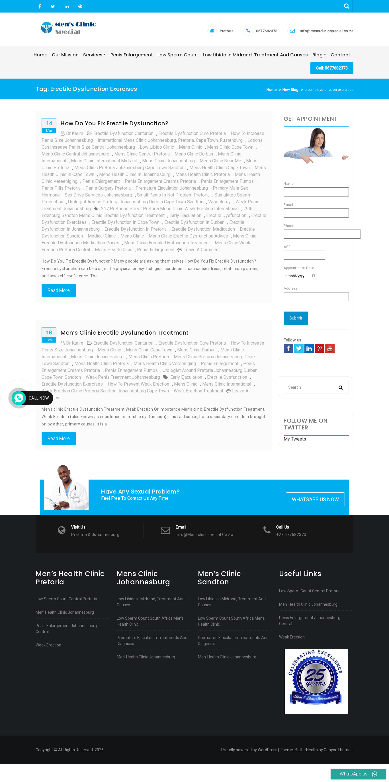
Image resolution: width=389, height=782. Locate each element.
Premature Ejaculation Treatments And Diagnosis (152, 640)
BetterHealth (306, 750)
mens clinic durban (194, 154)
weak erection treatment (198, 391)
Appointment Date (299, 268)
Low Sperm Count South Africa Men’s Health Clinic (150, 621)
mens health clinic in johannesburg (135, 174)
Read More (59, 290)
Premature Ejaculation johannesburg (172, 188)
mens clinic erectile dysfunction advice (188, 236)
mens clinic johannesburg (168, 160)
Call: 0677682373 (332, 68)
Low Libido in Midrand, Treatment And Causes (151, 602)
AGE (287, 247)
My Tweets (295, 439)
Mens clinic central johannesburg (75, 154)
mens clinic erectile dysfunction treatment (167, 242)
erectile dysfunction (226, 215)
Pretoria (227, 31)
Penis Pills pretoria (61, 188)
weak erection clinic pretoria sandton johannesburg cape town (105, 391)
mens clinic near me (220, 160)
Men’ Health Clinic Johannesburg (65, 612)
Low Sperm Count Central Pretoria (66, 599)
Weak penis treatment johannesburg (123, 377)
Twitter (53, 6)
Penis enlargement (156, 249)
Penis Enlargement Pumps (227, 181)
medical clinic (102, 236)
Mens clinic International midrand (104, 160)
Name (289, 184)
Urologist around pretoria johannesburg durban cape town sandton (135, 201)
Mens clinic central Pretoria (142, 154)
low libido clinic (157, 147)
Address (291, 288)
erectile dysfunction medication (203, 229)
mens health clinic (113, 249)
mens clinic (190, 147)
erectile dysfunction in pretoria (136, 229)
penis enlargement (101, 181)
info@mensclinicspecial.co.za (326, 31)
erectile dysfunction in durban (194, 222)
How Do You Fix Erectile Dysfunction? (114, 123)
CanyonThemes (338, 750)
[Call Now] (19, 398)
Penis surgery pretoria (108, 188)
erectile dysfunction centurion (123, 133)
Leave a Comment (201, 249)
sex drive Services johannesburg (98, 195)
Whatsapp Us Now (315, 499)
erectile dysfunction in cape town (125, 222)
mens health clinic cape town (219, 167)
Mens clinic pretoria (148, 356)
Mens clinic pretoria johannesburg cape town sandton (129, 167)
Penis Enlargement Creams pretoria (160, 181)
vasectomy (219, 201)
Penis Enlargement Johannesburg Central (66, 628)
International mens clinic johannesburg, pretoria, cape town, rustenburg (170, 140)
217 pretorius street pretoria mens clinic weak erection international (170, 208)
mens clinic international (226, 384)
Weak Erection (48, 645)
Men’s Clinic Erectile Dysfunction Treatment (125, 333)
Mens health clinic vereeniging (165, 363)
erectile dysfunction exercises (72, 384)
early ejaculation (185, 215)
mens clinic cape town (230, 147)
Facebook (40, 6)
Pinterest (79, 6)
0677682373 (266, 31)
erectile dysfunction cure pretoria (192, 133)
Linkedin (66, 6)
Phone (289, 226)
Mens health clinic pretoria (202, 174)
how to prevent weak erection (138, 384)
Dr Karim (74, 133)
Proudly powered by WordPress (249, 750)
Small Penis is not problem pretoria (173, 195)
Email (288, 205)
